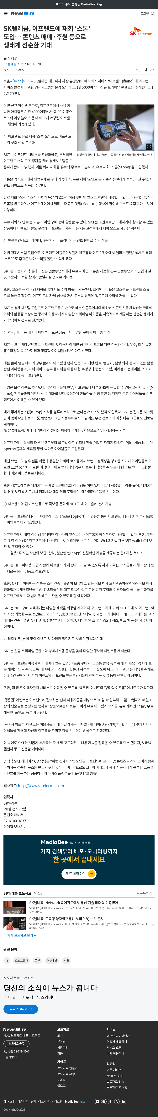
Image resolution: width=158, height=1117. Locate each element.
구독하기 (146, 893)
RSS (39, 893)
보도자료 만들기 (67, 1068)
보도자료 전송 (115, 1082)
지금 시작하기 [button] (19, 1009)
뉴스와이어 (22, 81)
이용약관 (23, 1101)
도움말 (61, 1080)
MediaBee (71, 1101)
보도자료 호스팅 (117, 1087)
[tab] (80, 1029)
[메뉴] (5, 13)
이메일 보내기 (14, 826)
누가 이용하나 (115, 1053)
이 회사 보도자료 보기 (19, 935)
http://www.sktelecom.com (41, 785)
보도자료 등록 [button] (16, 1043)
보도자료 (63, 1029)
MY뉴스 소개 (115, 1076)
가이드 (61, 1062)
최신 (60, 1036)
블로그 (61, 1086)
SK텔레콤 (11, 64)
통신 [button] (37, 960)
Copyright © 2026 (14, 1109)
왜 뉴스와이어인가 (118, 1036)
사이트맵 (57, 1101)
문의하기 (11, 1057)
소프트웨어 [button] (21, 960)
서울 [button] (66, 960)
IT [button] (7, 960)
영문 (60, 1053)
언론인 (111, 1063)
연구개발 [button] (52, 960)
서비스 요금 (114, 1048)
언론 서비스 (114, 1070)
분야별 (61, 1042)
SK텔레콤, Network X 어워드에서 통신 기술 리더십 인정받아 (73, 902)
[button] (138, 70)
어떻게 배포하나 (117, 1042)
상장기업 (62, 1048)
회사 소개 (9, 1101)
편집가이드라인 (40, 1101)
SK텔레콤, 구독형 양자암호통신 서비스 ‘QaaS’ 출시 (66, 919)
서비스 (111, 1029)
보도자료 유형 (66, 1074)
